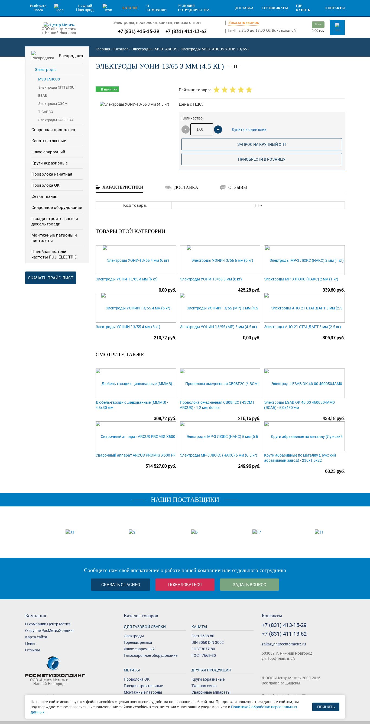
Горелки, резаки (138, 642)
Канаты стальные (48, 140)
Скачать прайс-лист (50, 277)
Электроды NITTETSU (56, 87)
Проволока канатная (51, 174)
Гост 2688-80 (203, 635)
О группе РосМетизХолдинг (49, 630)
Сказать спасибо (120, 584)
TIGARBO (45, 111)
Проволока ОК (45, 185)
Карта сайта (36, 636)
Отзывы (32, 649)
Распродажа (71, 55)
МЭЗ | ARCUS (49, 79)
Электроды (46, 69)
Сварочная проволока (53, 129)
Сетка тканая (44, 196)
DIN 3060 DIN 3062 (208, 642)
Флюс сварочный (48, 151)
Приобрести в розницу (261, 159)
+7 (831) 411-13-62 (186, 31)
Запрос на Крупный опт (261, 144)
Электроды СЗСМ (52, 103)
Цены (30, 643)
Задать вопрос (249, 584)
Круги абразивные (49, 163)
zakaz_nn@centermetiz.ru (284, 644)
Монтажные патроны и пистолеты (54, 237)
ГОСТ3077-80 (203, 648)
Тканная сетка (204, 685)
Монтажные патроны (143, 692)
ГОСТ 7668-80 (204, 655)
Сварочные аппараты (211, 692)
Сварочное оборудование (56, 207)
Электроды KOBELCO (55, 119)
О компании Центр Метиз (47, 623)
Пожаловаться (185, 584)
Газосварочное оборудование (150, 655)
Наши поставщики (185, 499)
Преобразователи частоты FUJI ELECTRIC (54, 254)
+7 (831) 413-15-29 (138, 31)
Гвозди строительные (143, 685)
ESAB (42, 95)
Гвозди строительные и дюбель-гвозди (54, 221)
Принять (326, 706)
